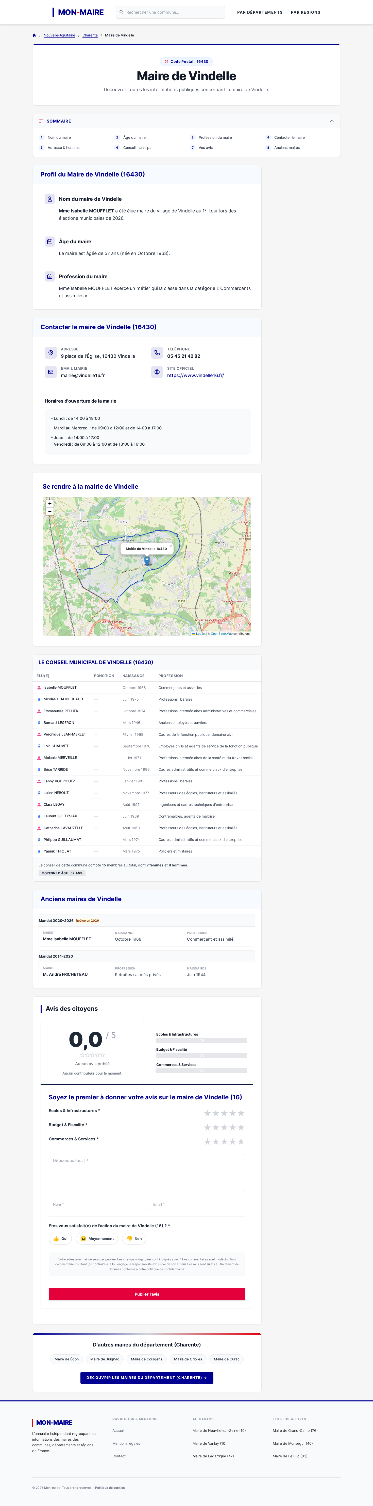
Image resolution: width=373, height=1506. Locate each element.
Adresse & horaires (60, 147)
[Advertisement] (305, 241)
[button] (147, 561)
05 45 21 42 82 (183, 356)
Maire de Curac (227, 1359)
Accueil (118, 1430)
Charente (90, 35)
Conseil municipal (134, 147)
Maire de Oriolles (188, 1359)
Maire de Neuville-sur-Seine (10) (219, 1430)
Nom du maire (56, 137)
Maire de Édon (67, 1359)
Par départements (260, 12)
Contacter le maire (286, 137)
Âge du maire (131, 137)
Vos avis (202, 147)
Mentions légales (126, 1443)
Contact (119, 1456)
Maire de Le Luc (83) (290, 1456)
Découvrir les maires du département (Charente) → (147, 1377)
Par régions (306, 12)
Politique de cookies (110, 1488)
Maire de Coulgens (146, 1359)
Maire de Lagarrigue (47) (213, 1456)
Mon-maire (54, 1422)
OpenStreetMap (222, 633)
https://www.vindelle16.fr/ (195, 375)
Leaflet (200, 633)
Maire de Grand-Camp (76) (295, 1430)
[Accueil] (34, 35)
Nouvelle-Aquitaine (59, 35)
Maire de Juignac (104, 1359)
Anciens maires (283, 147)
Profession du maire (212, 137)
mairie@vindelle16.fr (83, 375)
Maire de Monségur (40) (293, 1443)
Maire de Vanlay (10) (210, 1443)
